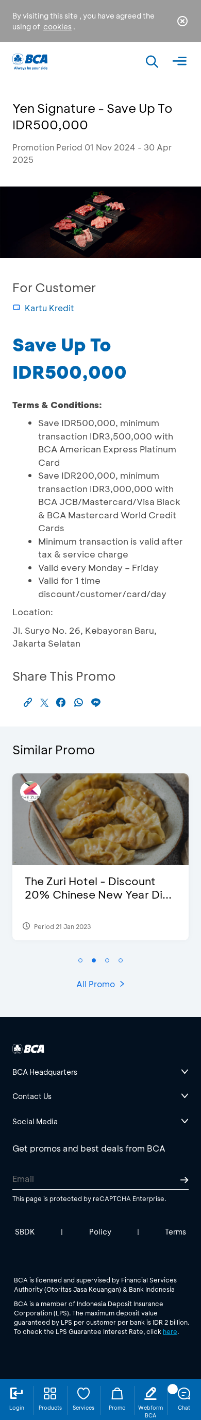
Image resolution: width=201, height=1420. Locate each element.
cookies (57, 26)
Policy (100, 1232)
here (170, 1331)
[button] (80, 960)
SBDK (25, 1232)
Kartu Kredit (49, 307)
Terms (175, 1232)
